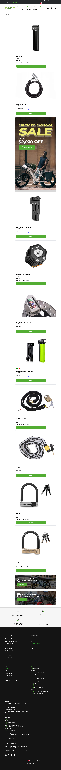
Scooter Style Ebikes (10, 643)
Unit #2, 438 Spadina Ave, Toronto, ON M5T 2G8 (17, 703)
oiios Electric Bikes (9, 646)
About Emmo (34, 639)
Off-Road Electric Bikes (10, 650)
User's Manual (8, 673)
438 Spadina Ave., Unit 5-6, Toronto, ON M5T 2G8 (16, 711)
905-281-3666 (11, 723)
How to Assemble (9, 675)
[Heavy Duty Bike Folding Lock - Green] (17, 368)
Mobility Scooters (9, 648)
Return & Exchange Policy (11, 680)
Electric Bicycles (9, 639)
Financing (36, 7)
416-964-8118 (11, 730)
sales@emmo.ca (38, 674)
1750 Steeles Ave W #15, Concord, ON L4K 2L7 (17, 734)
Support (28, 9)
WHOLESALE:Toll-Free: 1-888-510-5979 (39, 690)
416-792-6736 (11, 715)
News (32, 646)
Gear (30, 7)
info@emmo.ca (36, 668)
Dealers (21, 9)
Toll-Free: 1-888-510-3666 (39, 666)
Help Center (8, 666)
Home (6, 14)
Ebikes (18, 7)
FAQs (6, 671)
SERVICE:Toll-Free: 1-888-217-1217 (39, 677)
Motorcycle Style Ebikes (11, 641)
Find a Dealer (7, 1)
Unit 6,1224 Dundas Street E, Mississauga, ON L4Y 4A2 (16, 719)
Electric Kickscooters (10, 653)
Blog (32, 648)
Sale (24, 7)
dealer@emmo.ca (38, 693)
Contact (35, 9)
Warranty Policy (8, 678)
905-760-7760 (11, 738)
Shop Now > (16, 2)
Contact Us (7, 682)
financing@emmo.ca (39, 687)
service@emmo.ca (38, 681)
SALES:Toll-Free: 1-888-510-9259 (39, 671)
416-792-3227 (11, 707)
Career (33, 641)
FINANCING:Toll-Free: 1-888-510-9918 (39, 684)
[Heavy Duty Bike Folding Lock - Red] (19, 368)
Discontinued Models (10, 658)
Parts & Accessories (10, 655)
